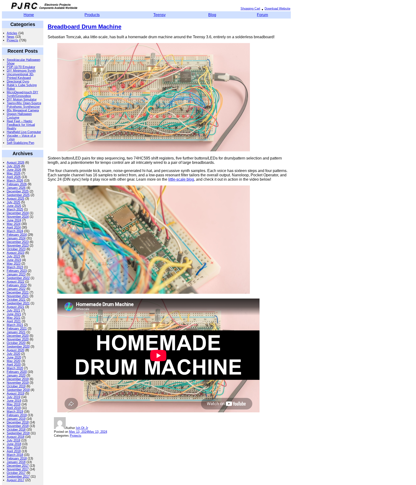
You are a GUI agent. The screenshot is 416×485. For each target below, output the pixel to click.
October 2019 (16, 386)
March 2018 (15, 455)
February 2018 (17, 458)
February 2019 (17, 415)
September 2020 (18, 346)
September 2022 (18, 278)
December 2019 (18, 379)
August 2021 (15, 307)
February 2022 (17, 285)
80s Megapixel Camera (23, 110)
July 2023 (13, 256)
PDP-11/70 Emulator (21, 67)
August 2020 (15, 350)
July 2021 (13, 310)
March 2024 (15, 231)
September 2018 (18, 433)
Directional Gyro (18, 81)
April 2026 (14, 177)
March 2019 (15, 411)
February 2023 (17, 271)
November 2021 (18, 296)
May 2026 (13, 173)
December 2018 (18, 422)
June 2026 (14, 170)
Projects (12, 40)
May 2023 (13, 263)
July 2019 (13, 397)
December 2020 (18, 336)
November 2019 (18, 382)
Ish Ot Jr (82, 428)
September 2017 (18, 476)
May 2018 (13, 447)
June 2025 (14, 206)
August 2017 (15, 480)
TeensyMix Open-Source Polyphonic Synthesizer (24, 104)
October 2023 (16, 249)
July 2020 (13, 354)
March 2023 (15, 267)
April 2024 (14, 227)
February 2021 (17, 328)
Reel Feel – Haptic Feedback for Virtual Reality (21, 124)
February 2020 (17, 372)
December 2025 (18, 191)
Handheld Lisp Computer (24, 132)
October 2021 (16, 299)
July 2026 (13, 166)
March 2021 (15, 325)
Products (92, 15)
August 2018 (15, 437)
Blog (212, 15)
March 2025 (15, 209)
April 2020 (14, 364)
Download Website (277, 8)
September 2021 (18, 303)
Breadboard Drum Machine (84, 26)
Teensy (159, 15)
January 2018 (16, 462)
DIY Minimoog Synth (21, 70)
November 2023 (18, 245)
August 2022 (15, 281)
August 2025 (15, 198)
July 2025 (13, 202)
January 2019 (16, 419)
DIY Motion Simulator (22, 99)
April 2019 (14, 408)
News (10, 36)
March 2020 (15, 368)
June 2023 (14, 260)
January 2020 (16, 375)
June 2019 (14, 400)
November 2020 (18, 339)
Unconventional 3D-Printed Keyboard (20, 76)
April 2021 (14, 321)
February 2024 (17, 234)
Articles (12, 33)
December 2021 (18, 292)
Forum (262, 15)
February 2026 (17, 184)
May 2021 (13, 317)
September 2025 (18, 195)
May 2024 (13, 224)
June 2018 (14, 444)
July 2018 (13, 440)
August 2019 (15, 393)
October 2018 (16, 429)
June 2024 (14, 220)
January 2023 (16, 274)
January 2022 (16, 289)
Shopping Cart (250, 8)
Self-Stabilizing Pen (20, 143)
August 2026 (15, 162)
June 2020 (14, 357)
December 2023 (18, 242)
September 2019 (18, 390)
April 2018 (14, 451)
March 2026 (15, 180)
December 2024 (18, 213)
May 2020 (13, 361)
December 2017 (18, 465)
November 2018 (18, 426)
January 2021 (16, 332)
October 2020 (16, 343)
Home (29, 15)
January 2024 (16, 238)
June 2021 (14, 314)
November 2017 (18, 469)
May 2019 (13, 404)
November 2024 (18, 216)
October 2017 (16, 473)
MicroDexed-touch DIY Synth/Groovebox (22, 94)
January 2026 (16, 188)
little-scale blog (181, 179)
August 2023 (15, 253)
